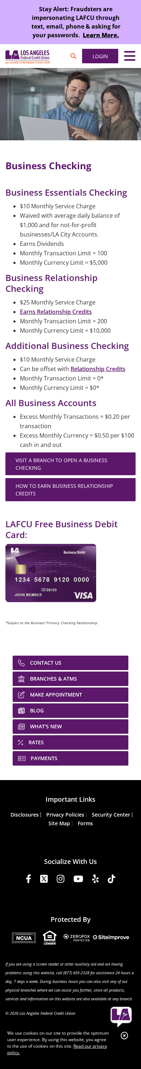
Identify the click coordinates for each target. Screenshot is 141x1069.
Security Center (111, 814)
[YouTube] (78, 880)
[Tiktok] (111, 880)
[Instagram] (60, 880)
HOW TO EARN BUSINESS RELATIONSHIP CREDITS (64, 489)
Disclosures (24, 814)
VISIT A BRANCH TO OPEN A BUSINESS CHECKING (61, 464)
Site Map (59, 823)
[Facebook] (28, 880)
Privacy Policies (65, 814)
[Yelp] (95, 880)
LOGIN (100, 56)
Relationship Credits (97, 369)
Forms (85, 823)
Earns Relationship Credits (56, 312)
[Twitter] (44, 880)
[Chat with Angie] (121, 1016)
